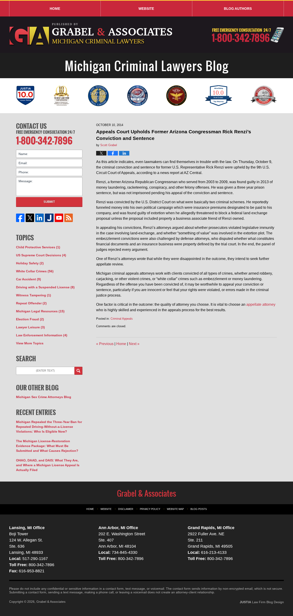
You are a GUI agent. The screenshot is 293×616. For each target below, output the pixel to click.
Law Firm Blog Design (262, 602)
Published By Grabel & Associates (248, 35)
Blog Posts (198, 509)
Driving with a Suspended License (45, 287)
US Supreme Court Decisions (41, 255)
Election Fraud (30, 319)
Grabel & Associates (50, 601)
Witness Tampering (33, 295)
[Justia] (49, 218)
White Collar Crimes (35, 271)
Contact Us (31, 126)
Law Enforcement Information (41, 335)
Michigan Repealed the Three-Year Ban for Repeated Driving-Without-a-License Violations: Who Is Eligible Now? (49, 426)
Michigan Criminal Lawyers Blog (91, 34)
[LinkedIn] (39, 218)
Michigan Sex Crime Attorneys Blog (43, 397)
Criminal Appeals (122, 318)
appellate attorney (260, 304)
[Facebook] (20, 218)
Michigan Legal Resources (40, 311)
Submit (49, 202)
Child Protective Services (38, 247)
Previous (105, 344)
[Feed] (68, 218)
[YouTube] (59, 218)
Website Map (175, 509)
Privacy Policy (150, 509)
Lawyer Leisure (30, 327)
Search (78, 371)
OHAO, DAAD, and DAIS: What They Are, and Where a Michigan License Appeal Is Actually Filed (47, 465)
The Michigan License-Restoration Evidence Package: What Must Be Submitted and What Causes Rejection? (47, 446)
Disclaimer (125, 509)
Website (146, 9)
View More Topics (29, 343)
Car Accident (28, 279)
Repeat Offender (31, 303)
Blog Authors (238, 9)
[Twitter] (30, 218)
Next (134, 344)
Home (55, 9)
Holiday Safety (30, 263)
